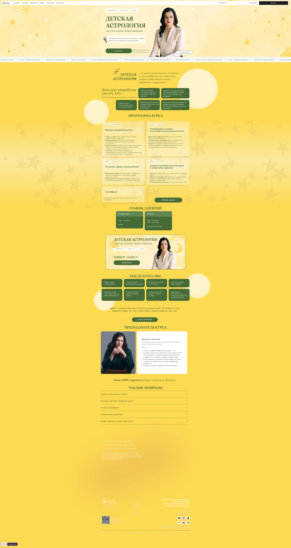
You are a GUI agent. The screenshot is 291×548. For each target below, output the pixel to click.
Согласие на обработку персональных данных (165, 533)
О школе (134, 510)
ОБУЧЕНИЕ (16, 3)
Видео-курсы (136, 507)
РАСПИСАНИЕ (25, 3)
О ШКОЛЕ (41, 3)
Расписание (135, 504)
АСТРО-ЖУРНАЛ (50, 3)
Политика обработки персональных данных (138, 533)
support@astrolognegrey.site (181, 513)
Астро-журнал (136, 513)
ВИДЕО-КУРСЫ (34, 3)
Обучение (135, 501)
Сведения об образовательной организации (113, 533)
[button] (253, 3)
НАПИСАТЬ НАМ (60, 3)
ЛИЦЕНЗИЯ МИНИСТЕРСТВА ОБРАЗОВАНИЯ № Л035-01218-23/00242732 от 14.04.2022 (118, 520)
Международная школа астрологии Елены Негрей (110, 506)
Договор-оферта (185, 533)
